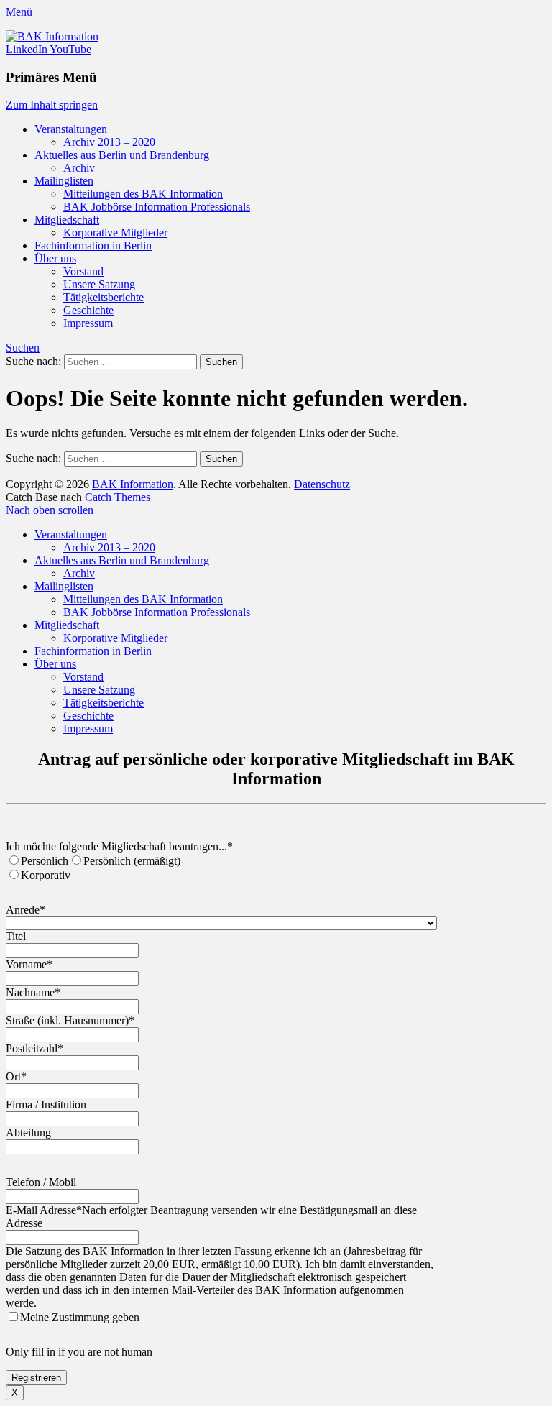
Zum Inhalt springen (52, 104)
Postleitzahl (34, 1048)
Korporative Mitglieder (115, 232)
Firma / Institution (46, 1104)
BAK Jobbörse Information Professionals (156, 207)
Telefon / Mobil (41, 1182)
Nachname (33, 992)
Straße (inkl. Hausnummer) (70, 1020)
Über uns (55, 258)
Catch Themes (117, 497)
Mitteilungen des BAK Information (143, 194)
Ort (16, 1076)
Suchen (23, 347)
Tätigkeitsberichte (103, 297)
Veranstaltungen (70, 129)
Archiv (79, 168)
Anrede (25, 910)
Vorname (29, 964)
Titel (16, 936)
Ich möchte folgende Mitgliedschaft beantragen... (119, 846)
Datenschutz (322, 484)
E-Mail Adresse (44, 1210)
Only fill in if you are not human (79, 1352)
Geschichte (88, 310)
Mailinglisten (63, 181)
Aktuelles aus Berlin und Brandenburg (121, 155)
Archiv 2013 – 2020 (109, 142)
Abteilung (28, 1132)
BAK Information (132, 484)
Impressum (88, 323)
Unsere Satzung (99, 284)
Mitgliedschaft (66, 219)
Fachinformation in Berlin (93, 245)
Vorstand (83, 271)
